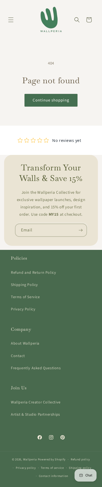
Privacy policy (26, 468)
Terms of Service (25, 297)
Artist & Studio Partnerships (35, 414)
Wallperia (30, 459)
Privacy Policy (23, 309)
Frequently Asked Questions (36, 368)
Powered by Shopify (52, 459)
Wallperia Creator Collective (36, 402)
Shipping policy (80, 468)
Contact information (53, 476)
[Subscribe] (80, 230)
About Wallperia (25, 343)
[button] (11, 20)
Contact (18, 356)
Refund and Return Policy (33, 272)
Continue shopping (51, 100)
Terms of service (52, 468)
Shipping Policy (24, 285)
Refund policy (80, 459)
